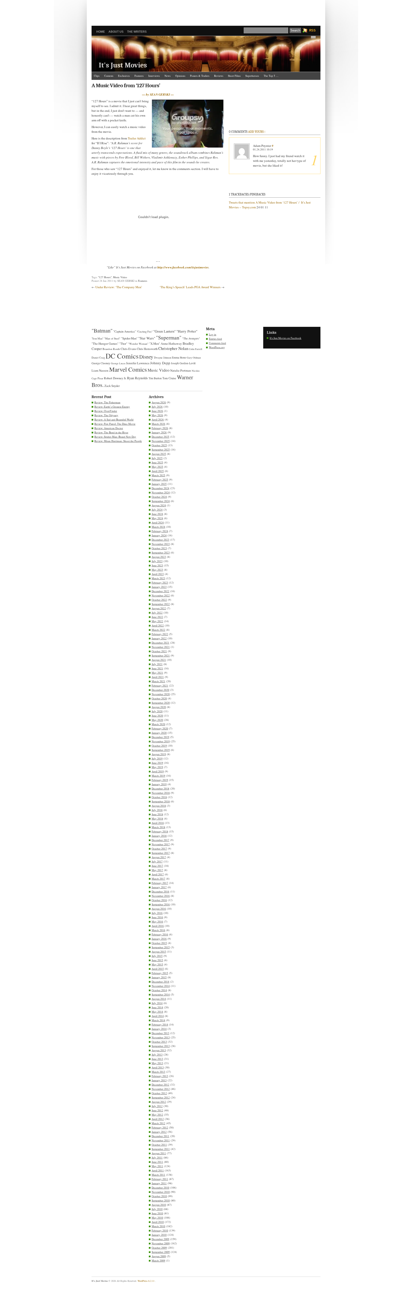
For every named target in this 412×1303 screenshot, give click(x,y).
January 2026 (159, 432)
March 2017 (158, 878)
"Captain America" (124, 331)
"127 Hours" (105, 277)
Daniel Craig (98, 357)
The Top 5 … (271, 75)
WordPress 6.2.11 (146, 1280)
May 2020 (157, 720)
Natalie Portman (180, 370)
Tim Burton (155, 378)
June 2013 (157, 1059)
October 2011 (159, 1144)
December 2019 (160, 737)
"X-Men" (154, 344)
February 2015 (160, 973)
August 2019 (159, 754)
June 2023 (157, 565)
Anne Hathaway (171, 343)
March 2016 (158, 930)
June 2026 (157, 411)
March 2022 (158, 629)
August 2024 (159, 505)
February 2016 (160, 934)
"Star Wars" (146, 338)
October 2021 (159, 651)
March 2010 (158, 1226)
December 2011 (160, 1136)
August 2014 (159, 998)
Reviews (218, 75)
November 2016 (161, 896)
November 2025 (161, 441)
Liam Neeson (100, 370)
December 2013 (160, 1033)
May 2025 (157, 466)
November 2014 (161, 986)
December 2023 (160, 539)
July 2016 (157, 913)
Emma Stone (179, 357)
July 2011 (157, 1157)
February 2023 (160, 582)
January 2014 (159, 1029)
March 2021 (158, 681)
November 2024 (161, 492)
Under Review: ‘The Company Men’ (118, 287)
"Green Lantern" (164, 331)
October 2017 (159, 848)
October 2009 (159, 1247)
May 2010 (157, 1217)
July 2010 (157, 1209)
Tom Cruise (169, 378)
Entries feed (215, 338)
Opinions (180, 75)
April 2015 (158, 968)
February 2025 (160, 479)
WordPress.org (217, 347)
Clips (96, 75)
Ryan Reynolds (137, 378)
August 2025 (159, 454)
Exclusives (124, 75)
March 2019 (158, 775)
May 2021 (157, 672)
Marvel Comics (128, 369)
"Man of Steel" (112, 338)
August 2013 (159, 1050)
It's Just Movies (123, 65)
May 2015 (157, 964)
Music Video (120, 277)
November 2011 (161, 1140)
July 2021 (157, 664)
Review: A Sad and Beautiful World (114, 419)
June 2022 (157, 617)
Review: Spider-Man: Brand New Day (115, 436)
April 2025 (158, 471)
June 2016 (157, 917)
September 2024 (161, 501)
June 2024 (157, 514)
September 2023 (161, 552)
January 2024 (159, 535)
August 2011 (159, 1153)
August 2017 (159, 857)
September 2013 (161, 1046)
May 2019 (157, 767)
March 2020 (158, 724)
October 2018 (159, 797)
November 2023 (161, 544)
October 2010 (159, 1196)
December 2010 (160, 1187)
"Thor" (123, 344)
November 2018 (161, 793)
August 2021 (159, 660)
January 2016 (159, 938)
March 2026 (158, 424)
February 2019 (160, 780)
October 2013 (159, 1041)
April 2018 (158, 823)
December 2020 (160, 690)
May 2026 (157, 415)
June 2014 (157, 1007)
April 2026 (158, 419)
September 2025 (161, 449)
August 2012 (159, 1101)
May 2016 (157, 921)
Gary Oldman (194, 357)
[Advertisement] (206, 10)
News (167, 75)
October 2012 (159, 1093)
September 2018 (161, 801)
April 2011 (158, 1170)
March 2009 (158, 1260)
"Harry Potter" (186, 331)
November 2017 (161, 844)
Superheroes (252, 75)
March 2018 (158, 827)
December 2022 (160, 591)
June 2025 (157, 462)
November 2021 (161, 647)
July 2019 (157, 758)
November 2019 (161, 741)
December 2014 (160, 981)
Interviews (154, 75)
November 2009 (161, 1243)
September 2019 (161, 750)
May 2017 (157, 870)
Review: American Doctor (108, 428)
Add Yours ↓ (256, 131)
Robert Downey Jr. (115, 378)
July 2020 (157, 711)
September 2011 (161, 1149)
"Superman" (168, 337)
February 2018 (160, 831)
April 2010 (158, 1222)
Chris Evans (128, 349)
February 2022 (160, 634)
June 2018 (157, 814)
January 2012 (159, 1132)
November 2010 (161, 1192)
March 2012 (158, 1123)
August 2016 (159, 908)
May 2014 (157, 1011)
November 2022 (161, 595)
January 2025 (159, 484)
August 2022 (159, 608)
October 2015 (159, 943)
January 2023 (159, 587)
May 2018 (157, 818)
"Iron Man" (97, 338)
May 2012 (157, 1114)
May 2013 (157, 1063)
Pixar (100, 378)
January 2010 (159, 1234)
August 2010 (159, 1204)
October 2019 (159, 745)
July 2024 (157, 509)
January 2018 (159, 835)
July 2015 (157, 956)
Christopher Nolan (173, 348)
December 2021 (160, 642)
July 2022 (157, 612)
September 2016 (161, 904)
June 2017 (157, 865)
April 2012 (158, 1119)
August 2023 (159, 557)
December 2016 (160, 891)
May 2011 (157, 1166)
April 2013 (158, 1067)
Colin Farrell (195, 349)
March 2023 (158, 578)
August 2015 (159, 951)
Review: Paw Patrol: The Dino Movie (114, 424)
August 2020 (159, 707)
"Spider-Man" (129, 338)
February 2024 (160, 531)
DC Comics (122, 355)
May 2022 (157, 621)
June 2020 (157, 715)
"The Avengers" (191, 338)
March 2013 (158, 1071)
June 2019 (157, 762)
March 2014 (158, 1020)
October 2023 (159, 548)
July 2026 (157, 406)
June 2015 (157, 960)
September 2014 (161, 994)
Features (139, 75)
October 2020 (159, 698)
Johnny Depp (160, 362)
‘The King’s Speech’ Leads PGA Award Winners (190, 287)
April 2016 (158, 926)
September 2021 (161, 655)
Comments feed (217, 343)
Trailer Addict (137, 138)
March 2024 (158, 526)
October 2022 (159, 599)
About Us (116, 31)
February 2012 (160, 1127)
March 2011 (158, 1174)
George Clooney (101, 363)
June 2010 (157, 1213)
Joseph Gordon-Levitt (183, 363)
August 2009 (159, 1256)
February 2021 (160, 685)
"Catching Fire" (145, 331)
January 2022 (159, 638)
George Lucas (118, 363)
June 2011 (157, 1162)
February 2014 (160, 1024)
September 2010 (161, 1200)
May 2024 (157, 518)
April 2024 (158, 522)
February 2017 (160, 883)
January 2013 (159, 1080)
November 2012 (161, 1089)
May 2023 (157, 569)
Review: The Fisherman (107, 402)
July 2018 (157, 810)
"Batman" (102, 330)
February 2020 (160, 728)
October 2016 (159, 900)
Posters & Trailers (199, 75)
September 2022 (161, 604)
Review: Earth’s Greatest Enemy (112, 406)
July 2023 (157, 561)
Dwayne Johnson (162, 357)
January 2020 (159, 732)
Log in (212, 334)
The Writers (137, 31)
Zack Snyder (112, 386)
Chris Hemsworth (147, 349)
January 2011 (159, 1183)
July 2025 (157, 458)
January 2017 (159, 887)
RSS (312, 30)
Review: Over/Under (105, 411)
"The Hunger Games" (105, 343)
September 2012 (161, 1097)
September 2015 (161, 947)
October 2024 (159, 496)
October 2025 (159, 445)
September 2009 (161, 1252)
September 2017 (161, 853)
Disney (146, 356)
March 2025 (158, 475)
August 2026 (159, 402)
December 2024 (160, 488)
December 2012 (160, 1084)
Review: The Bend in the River (111, 432)
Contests (108, 75)
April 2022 (158, 625)
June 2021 (157, 668)
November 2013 (161, 1037)
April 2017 (158, 874)
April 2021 (158, 677)
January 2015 (159, 977)
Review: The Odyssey (106, 415)
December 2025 (160, 436)
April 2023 (158, 574)
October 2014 (159, 990)
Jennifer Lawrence (137, 363)
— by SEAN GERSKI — (158, 94)
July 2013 (157, 1054)
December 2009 (160, 1239)
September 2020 (161, 702)
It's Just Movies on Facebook (285, 338)
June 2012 (157, 1110)
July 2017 (157, 861)
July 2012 (157, 1106)
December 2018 (160, 788)
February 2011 (160, 1179)
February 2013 (160, 1076)
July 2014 (157, 1003)
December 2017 (160, 840)
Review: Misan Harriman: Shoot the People (118, 441)
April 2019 (158, 771)
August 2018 (159, 805)
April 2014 (158, 1016)
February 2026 (160, 428)
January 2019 (159, 784)
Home (100, 31)
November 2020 (161, 694)
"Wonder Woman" (138, 343)
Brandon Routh (111, 349)
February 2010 (160, 1230)
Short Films (234, 75)
